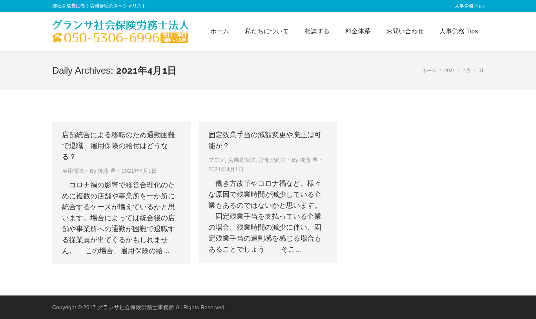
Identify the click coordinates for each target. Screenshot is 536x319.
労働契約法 (272, 160)
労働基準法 (241, 160)
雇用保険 (73, 171)
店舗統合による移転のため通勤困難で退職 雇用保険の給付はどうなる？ (118, 146)
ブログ (216, 160)
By (103, 171)
